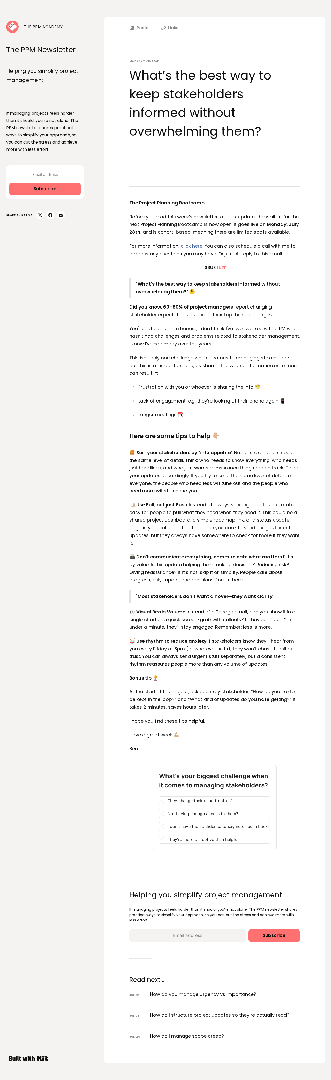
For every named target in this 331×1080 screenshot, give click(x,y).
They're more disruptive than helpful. (203, 839)
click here (191, 246)
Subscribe (45, 189)
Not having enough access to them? (203, 813)
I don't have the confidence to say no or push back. (218, 826)
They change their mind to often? (200, 800)
